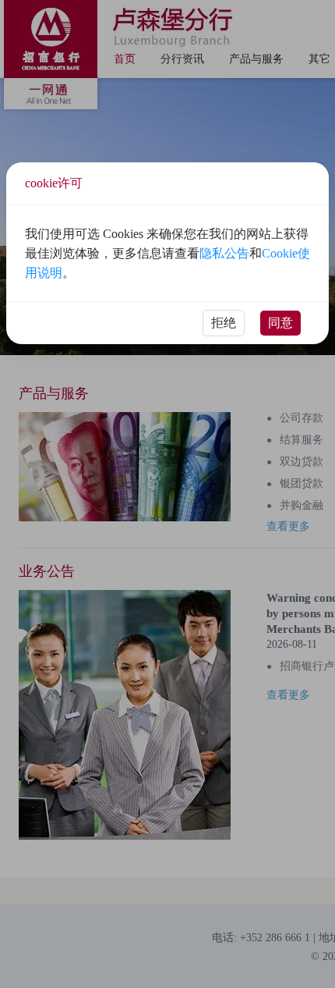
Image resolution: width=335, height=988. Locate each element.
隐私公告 (224, 253)
